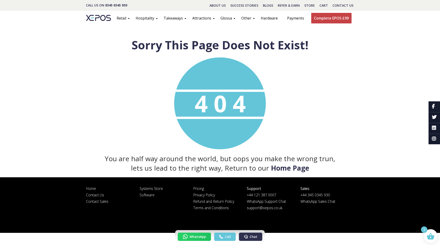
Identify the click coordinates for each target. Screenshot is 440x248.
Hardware (269, 18)
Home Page (290, 168)
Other (246, 18)
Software (147, 194)
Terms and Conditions (211, 207)
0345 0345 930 (116, 5)
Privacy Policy (204, 194)
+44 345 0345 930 (315, 194)
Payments (295, 18)
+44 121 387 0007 (261, 194)
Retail (121, 18)
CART (323, 5)
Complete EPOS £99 (331, 18)
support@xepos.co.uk (264, 207)
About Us (217, 5)
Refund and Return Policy (213, 201)
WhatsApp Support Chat (266, 201)
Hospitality (145, 18)
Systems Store (151, 188)
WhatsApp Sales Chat (317, 201)
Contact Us (343, 5)
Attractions (201, 18)
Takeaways (173, 18)
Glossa (226, 18)
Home (91, 188)
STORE (309, 5)
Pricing (198, 188)
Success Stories (244, 5)
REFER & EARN (289, 5)
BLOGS (268, 5)
